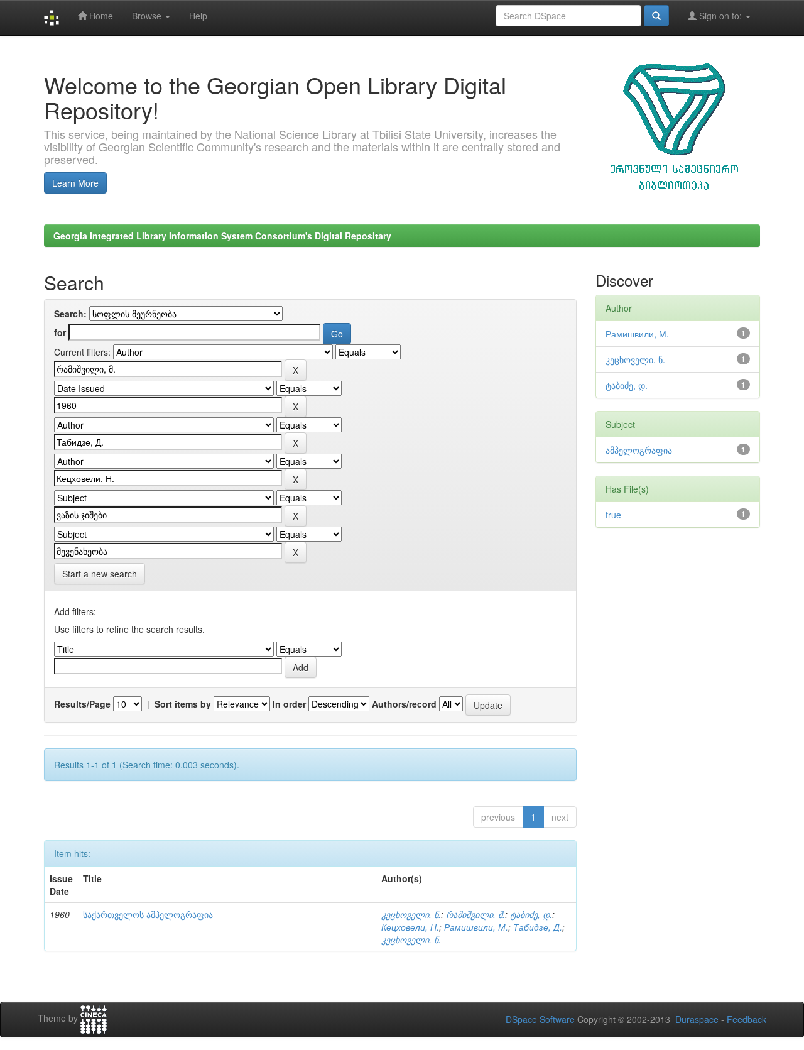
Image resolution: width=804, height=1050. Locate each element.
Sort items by (183, 703)
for (60, 332)
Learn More (75, 183)
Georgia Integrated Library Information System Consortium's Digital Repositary (222, 235)
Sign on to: (720, 15)
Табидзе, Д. (537, 927)
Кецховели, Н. (410, 927)
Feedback (746, 1019)
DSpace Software (540, 1019)
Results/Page (82, 703)
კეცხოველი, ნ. (411, 914)
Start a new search (99, 573)
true (613, 514)
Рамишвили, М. (476, 927)
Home (100, 15)
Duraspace (697, 1019)
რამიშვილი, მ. (475, 914)
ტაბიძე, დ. (531, 914)
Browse (148, 15)
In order (289, 703)
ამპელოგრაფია (639, 450)
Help (198, 15)
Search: (70, 313)
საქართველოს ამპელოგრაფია (148, 914)
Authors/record (404, 703)
